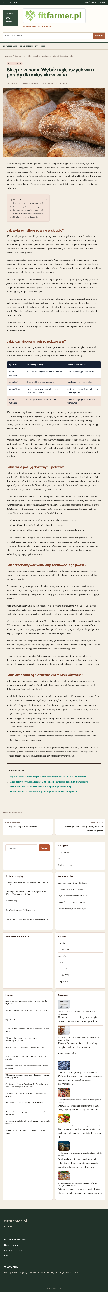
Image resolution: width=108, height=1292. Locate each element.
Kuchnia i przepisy (29, 46)
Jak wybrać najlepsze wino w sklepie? (27, 203)
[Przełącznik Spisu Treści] (43, 199)
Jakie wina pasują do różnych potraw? (27, 210)
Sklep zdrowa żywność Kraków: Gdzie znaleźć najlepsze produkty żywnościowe (49, 781)
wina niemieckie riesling (67, 1053)
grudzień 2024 (63, 975)
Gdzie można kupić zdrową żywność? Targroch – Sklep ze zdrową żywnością (27, 1076)
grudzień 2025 (63, 949)
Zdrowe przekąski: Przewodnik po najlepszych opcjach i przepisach (43, 791)
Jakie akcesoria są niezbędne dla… (26, 217)
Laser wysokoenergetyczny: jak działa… (73, 883)
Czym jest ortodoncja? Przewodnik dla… (73, 895)
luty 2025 (61, 962)
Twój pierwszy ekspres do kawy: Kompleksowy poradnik (26, 919)
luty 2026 (61, 943)
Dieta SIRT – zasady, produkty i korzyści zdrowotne (77, 1072)
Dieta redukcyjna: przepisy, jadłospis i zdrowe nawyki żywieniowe (25, 1113)
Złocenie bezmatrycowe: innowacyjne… (73, 908)
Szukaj (99, 35)
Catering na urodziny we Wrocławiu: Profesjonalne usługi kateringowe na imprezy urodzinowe (26, 1085)
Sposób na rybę (11, 900)
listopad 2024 (63, 981)
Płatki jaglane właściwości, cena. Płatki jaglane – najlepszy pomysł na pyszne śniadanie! (27, 883)
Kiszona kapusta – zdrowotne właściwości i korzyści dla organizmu (26, 1002)
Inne (43, 46)
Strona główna (7, 56)
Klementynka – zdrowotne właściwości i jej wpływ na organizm (25, 1094)
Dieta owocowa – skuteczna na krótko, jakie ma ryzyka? (79, 1125)
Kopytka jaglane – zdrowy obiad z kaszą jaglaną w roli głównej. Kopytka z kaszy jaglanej (25, 892)
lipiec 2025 (62, 956)
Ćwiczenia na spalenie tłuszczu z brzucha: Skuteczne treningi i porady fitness (77, 1184)
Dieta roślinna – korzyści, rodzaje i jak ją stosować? (24, 1102)
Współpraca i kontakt (95, 2)
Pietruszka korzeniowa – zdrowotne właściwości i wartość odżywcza (26, 1066)
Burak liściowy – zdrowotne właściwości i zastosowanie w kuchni (27, 1030)
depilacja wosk (10, 1019)
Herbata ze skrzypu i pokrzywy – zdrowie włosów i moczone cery (77, 1012)
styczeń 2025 (63, 968)
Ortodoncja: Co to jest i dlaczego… (71, 889)
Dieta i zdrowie (10, 46)
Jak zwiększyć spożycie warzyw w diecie (21, 826)
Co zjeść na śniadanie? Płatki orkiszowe (20, 910)
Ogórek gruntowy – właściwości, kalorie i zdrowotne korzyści (25, 1048)
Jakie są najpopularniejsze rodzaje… (27, 206)
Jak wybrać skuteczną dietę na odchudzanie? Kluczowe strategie (25, 1057)
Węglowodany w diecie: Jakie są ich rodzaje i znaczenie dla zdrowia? (27, 1122)
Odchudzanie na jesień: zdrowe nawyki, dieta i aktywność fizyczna (79, 1100)
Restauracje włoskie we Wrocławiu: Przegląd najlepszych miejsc (41, 786)
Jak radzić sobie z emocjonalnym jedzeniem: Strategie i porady (26, 1131)
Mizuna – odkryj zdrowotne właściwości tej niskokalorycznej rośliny (21, 1039)
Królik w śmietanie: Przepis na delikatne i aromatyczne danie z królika (78, 1038)
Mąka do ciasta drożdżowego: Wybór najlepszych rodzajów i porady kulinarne (49, 776)
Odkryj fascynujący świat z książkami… (73, 902)
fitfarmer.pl (50, 83)
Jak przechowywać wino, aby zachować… (29, 213)
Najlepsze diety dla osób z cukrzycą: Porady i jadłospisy (26, 1010)
